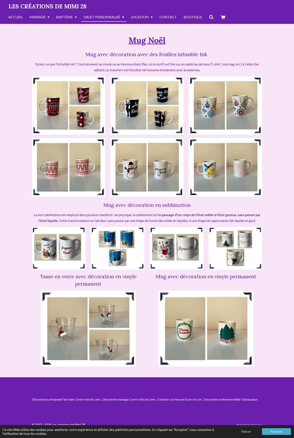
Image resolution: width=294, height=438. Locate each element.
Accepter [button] (276, 431)
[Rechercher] (211, 17)
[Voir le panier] (223, 17)
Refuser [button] (246, 431)
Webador (256, 424)
